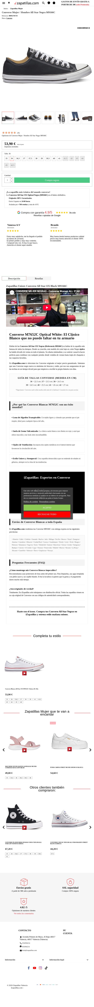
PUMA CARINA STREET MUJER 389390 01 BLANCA (50, 767)
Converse (9, 18)
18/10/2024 (54, 228)
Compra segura (52, 180)
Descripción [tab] (14, 278)
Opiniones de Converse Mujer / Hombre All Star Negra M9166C (24, 136)
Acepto (47, 507)
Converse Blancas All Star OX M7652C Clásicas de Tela (21, 689)
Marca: (4, 18)
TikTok (48, 968)
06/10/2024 (10, 228)
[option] (25, 240)
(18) (18, 133)
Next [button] (88, 240)
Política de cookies (31, 502)
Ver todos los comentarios (24, 913)
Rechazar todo (47, 514)
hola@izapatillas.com (28, 950)
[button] (4, 750)
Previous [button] (5, 240)
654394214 (25, 943)
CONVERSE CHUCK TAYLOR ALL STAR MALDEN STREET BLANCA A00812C (69, 843)
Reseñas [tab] (39, 278)
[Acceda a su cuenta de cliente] (48, 4)
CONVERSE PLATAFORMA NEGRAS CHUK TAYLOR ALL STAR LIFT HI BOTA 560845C (23, 843)
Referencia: (5, 16)
